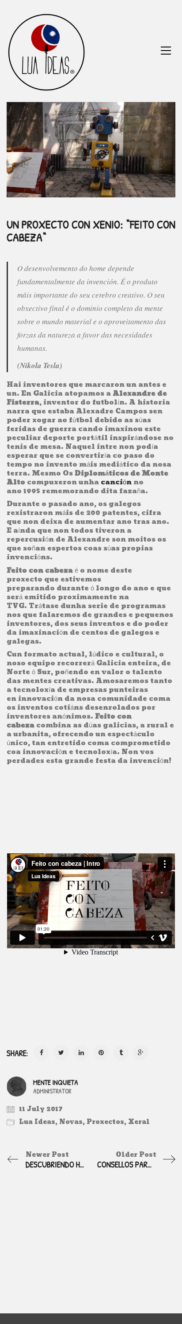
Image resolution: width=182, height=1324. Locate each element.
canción (116, 482)
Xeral (139, 1122)
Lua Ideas (37, 1122)
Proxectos (105, 1122)
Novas (71, 1122)
